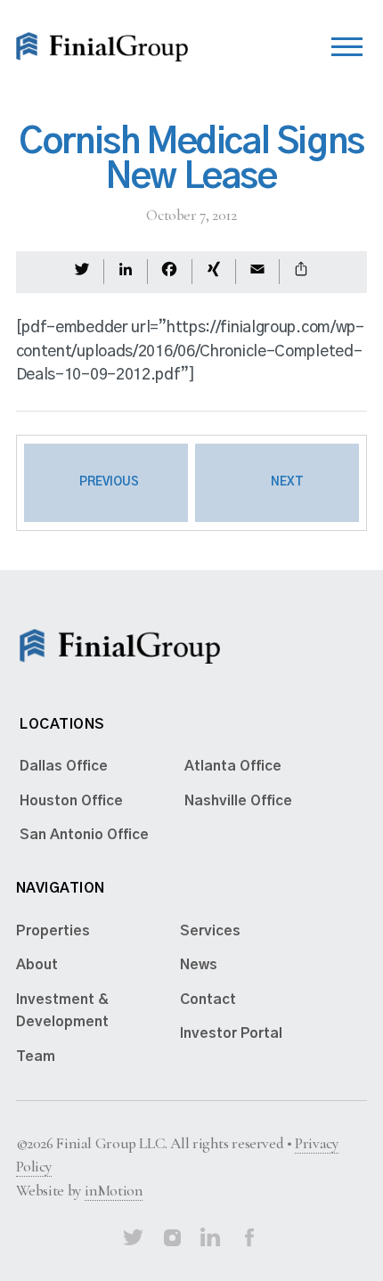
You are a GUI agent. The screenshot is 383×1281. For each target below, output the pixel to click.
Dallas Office (64, 766)
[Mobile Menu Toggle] (347, 42)
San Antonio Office (84, 835)
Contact (208, 999)
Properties (53, 931)
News (198, 965)
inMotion (114, 1190)
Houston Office (71, 801)
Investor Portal (231, 1033)
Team (35, 1056)
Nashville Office (238, 801)
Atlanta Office (232, 766)
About (37, 965)
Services (210, 931)
